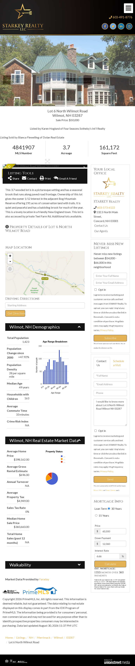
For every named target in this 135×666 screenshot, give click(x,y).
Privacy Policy (106, 330)
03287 (70, 637)
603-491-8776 (122, 17)
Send (110, 479)
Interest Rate (102, 550)
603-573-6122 (106, 207)
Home (9, 637)
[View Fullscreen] (10, 269)
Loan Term (100, 508)
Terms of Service (111, 490)
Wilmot (58, 637)
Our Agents (101, 231)
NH (31, 637)
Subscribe (110, 338)
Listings (20, 637)
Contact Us (101, 225)
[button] (16, 166)
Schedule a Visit (118, 363)
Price (97, 525)
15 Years (103, 515)
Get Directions (16, 313)
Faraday (44, 579)
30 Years (116, 508)
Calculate (110, 564)
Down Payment (103, 538)
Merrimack (43, 637)
